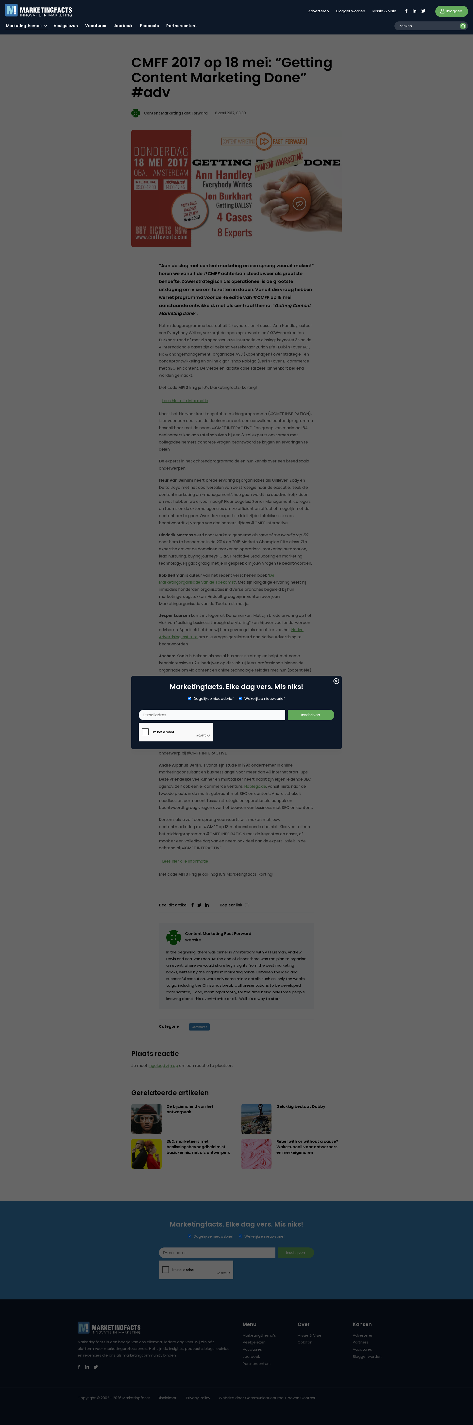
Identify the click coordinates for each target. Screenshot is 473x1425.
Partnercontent (181, 25)
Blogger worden (350, 11)
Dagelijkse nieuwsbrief (214, 698)
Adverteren (318, 11)
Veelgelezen (66, 25)
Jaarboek (123, 25)
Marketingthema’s (24, 25)
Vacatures (95, 25)
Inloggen (453, 11)
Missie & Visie (384, 11)
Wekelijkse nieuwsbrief (264, 698)
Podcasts (149, 25)
